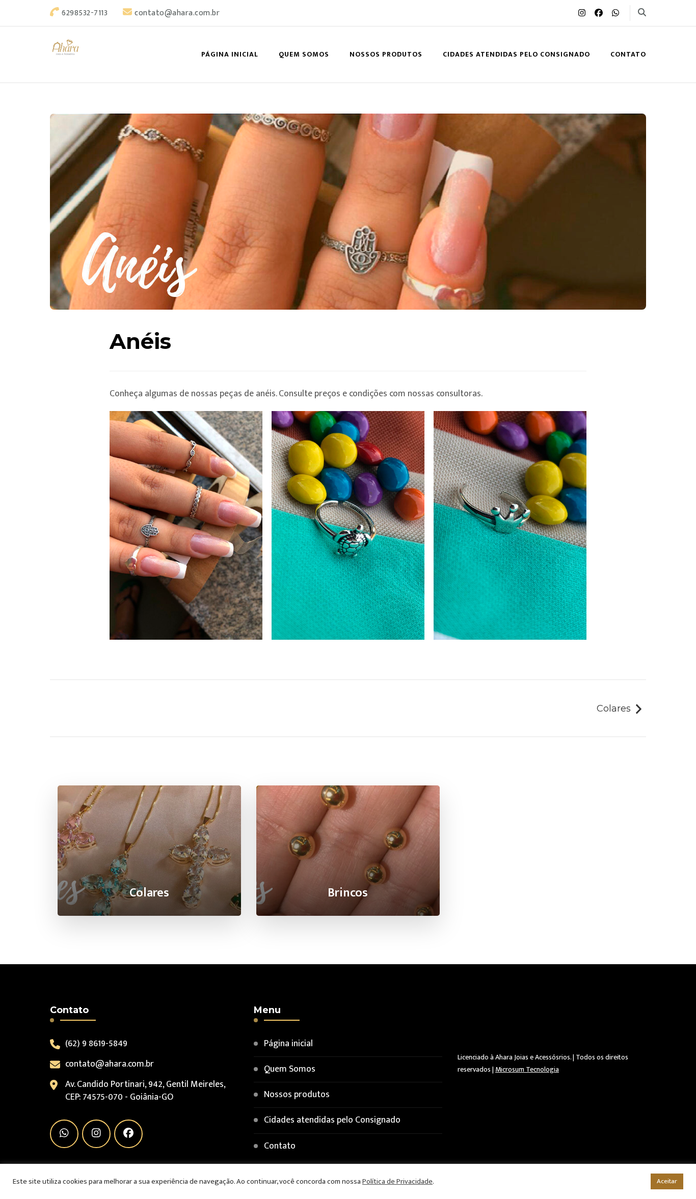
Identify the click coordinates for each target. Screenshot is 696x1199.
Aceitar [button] (667, 1181)
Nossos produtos (386, 54)
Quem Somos (304, 54)
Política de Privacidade (397, 1181)
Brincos (348, 893)
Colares (614, 708)
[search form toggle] (642, 12)
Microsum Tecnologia (527, 1069)
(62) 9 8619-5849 (96, 1044)
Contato (628, 54)
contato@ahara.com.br (109, 1064)
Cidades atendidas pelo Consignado (516, 54)
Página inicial (229, 54)
